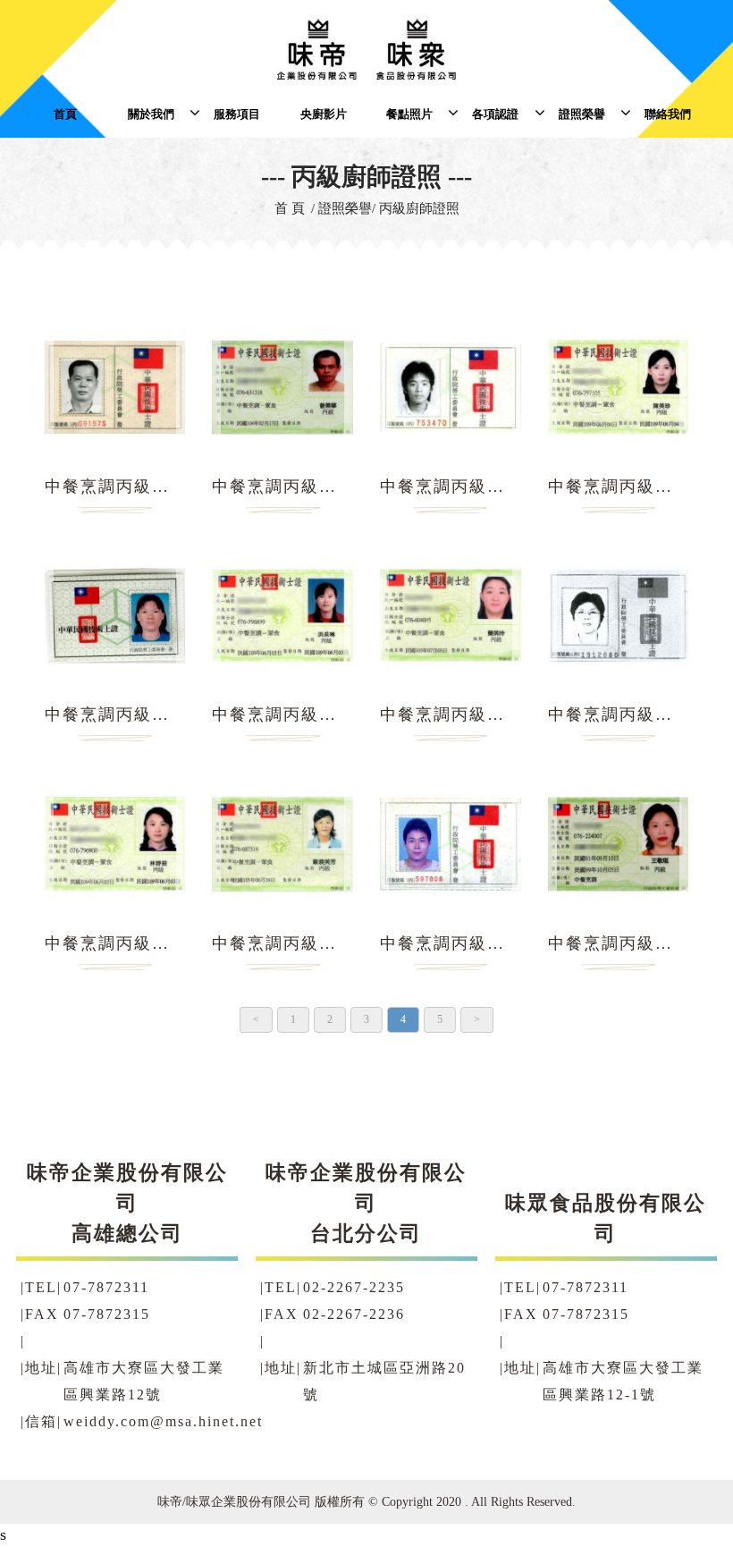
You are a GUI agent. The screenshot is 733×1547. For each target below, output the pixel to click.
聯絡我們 (668, 114)
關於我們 (151, 114)
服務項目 (237, 114)
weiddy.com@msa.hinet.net (163, 1422)
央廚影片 (323, 114)
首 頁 (289, 208)
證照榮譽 (582, 114)
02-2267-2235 (354, 1288)
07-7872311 (106, 1288)
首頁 (65, 114)
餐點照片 (409, 114)
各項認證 (495, 114)
